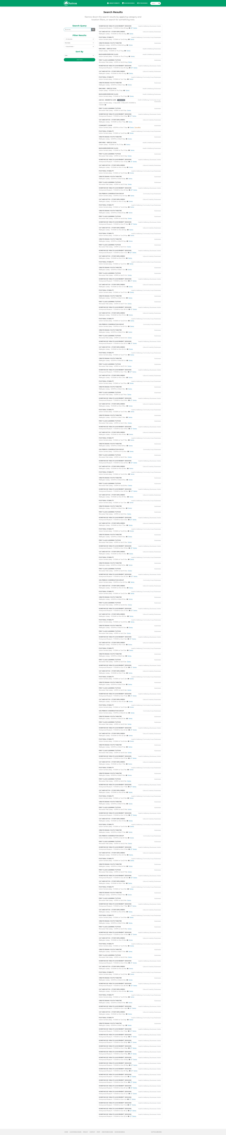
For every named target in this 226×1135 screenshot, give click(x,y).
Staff (98, 1132)
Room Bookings (120, 1132)
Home (66, 1132)
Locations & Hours (75, 1132)
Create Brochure (107, 1132)
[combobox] (79, 39)
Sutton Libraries (156, 1132)
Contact (92, 1132)
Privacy (85, 1132)
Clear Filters (80, 59)
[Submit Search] (159, 3)
